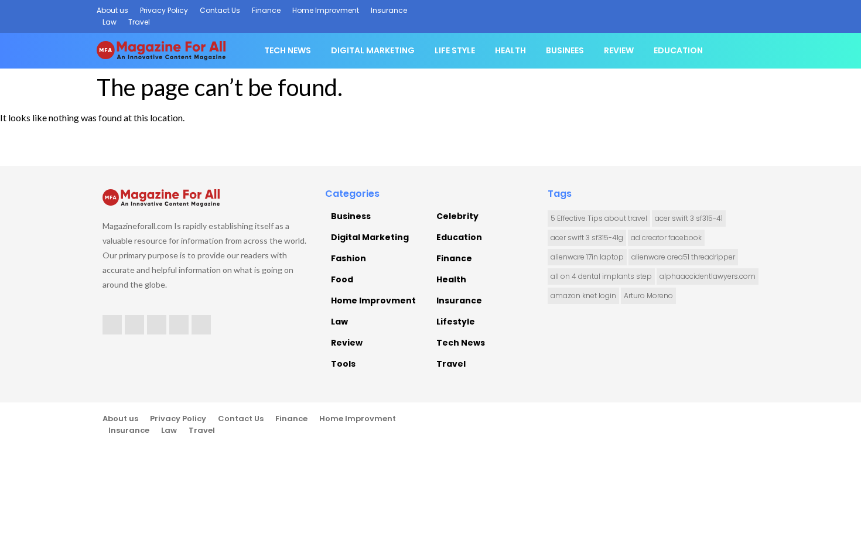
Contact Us (220, 10)
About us (112, 10)
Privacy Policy (164, 10)
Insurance (389, 10)
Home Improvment (325, 10)
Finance (266, 10)
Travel (139, 22)
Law (109, 22)
